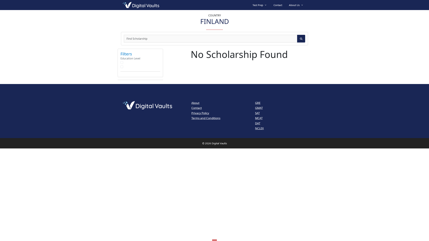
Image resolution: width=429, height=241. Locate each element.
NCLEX (259, 128)
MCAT (259, 118)
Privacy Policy (200, 113)
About (195, 103)
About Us (294, 5)
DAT (257, 123)
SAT (257, 113)
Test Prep (258, 5)
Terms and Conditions (205, 118)
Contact (277, 5)
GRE (257, 103)
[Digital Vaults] (141, 5)
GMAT (259, 108)
